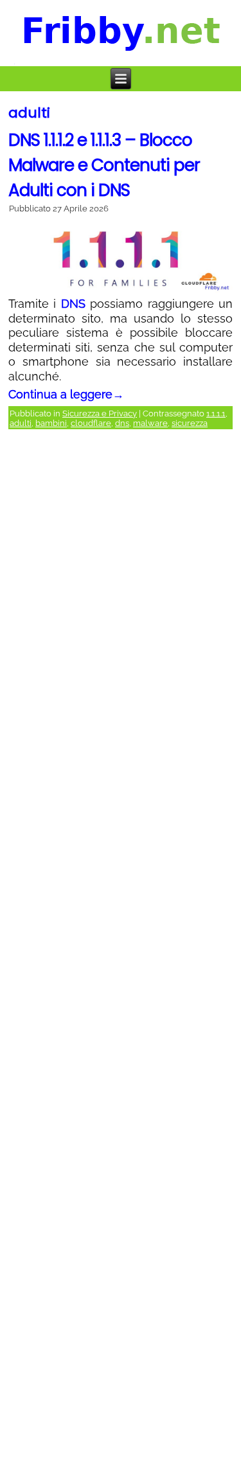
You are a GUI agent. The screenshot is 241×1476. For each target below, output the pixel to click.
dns (122, 423)
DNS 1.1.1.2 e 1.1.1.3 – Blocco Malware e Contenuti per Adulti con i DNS (104, 165)
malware (150, 423)
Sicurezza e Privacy (99, 413)
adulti (20, 423)
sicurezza (190, 423)
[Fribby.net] (121, 33)
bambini (51, 423)
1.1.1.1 (216, 413)
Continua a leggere (66, 394)
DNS (73, 303)
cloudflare (91, 423)
